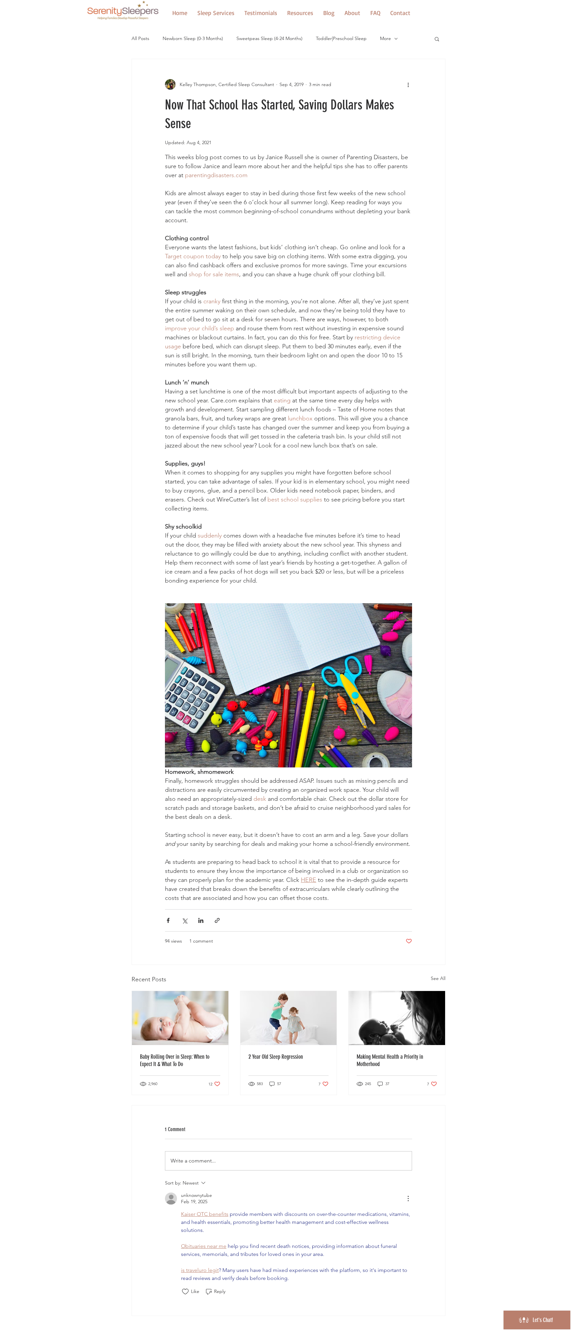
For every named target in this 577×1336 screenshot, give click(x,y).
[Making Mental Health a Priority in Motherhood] (397, 1018)
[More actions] (408, 84)
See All (438, 978)
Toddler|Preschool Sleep (341, 38)
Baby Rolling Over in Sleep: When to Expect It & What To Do (174, 1060)
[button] (300, 12)
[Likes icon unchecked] (185, 1292)
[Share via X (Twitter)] (184, 920)
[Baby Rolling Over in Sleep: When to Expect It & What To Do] (180, 1018)
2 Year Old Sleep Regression (275, 1056)
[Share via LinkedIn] (201, 920)
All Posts (140, 38)
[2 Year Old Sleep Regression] (288, 1018)
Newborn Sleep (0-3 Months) (193, 38)
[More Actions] (408, 1199)
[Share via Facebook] (168, 920)
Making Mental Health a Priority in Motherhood (390, 1060)
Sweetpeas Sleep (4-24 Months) (269, 38)
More (385, 38)
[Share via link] (217, 920)
